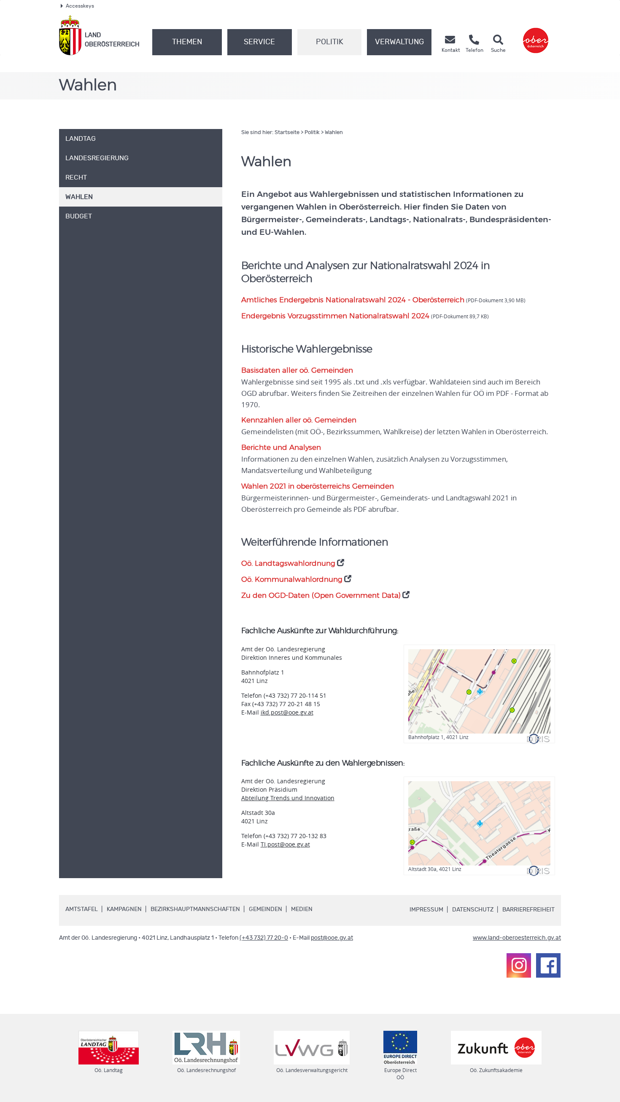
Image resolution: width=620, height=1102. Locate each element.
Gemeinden (265, 909)
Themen (187, 42)
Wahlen (334, 132)
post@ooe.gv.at (332, 938)
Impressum (426, 910)
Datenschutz (472, 910)
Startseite (287, 132)
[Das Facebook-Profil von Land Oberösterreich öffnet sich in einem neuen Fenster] (548, 965)
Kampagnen (124, 909)
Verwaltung (399, 42)
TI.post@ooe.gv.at (285, 844)
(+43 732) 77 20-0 (264, 938)
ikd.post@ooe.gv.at (287, 712)
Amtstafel (81, 909)
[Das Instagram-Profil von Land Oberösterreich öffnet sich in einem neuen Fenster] (518, 965)
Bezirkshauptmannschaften (195, 909)
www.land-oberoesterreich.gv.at (517, 938)
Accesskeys (80, 5)
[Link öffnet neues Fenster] (535, 35)
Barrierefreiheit (528, 910)
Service (259, 42)
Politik (329, 42)
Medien (302, 909)
